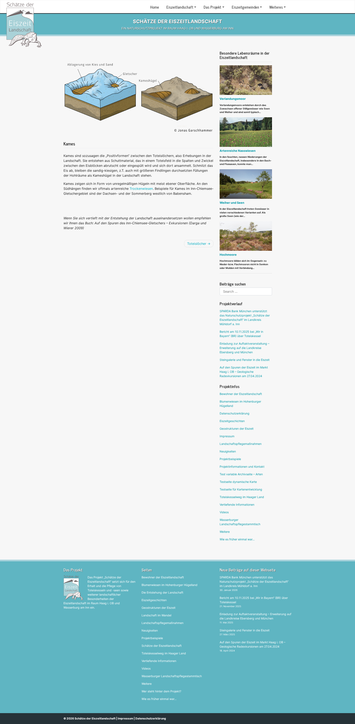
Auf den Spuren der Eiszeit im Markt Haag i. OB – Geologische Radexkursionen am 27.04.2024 (244, 372)
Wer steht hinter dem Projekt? (161, 691)
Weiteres (276, 7)
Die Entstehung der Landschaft (162, 592)
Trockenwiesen (141, 188)
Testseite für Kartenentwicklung (241, 489)
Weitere (225, 531)
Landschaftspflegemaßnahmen (241, 443)
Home (154, 7)
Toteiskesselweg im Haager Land (242, 497)
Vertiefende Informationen (237, 504)
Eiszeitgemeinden (245, 7)
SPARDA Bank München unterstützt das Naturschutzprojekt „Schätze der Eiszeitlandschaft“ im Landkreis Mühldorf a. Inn (245, 317)
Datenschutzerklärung (234, 413)
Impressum (227, 436)
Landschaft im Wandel (156, 615)
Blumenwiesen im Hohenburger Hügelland (240, 403)
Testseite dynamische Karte (238, 481)
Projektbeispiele (230, 459)
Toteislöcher (196, 244)
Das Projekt (212, 7)
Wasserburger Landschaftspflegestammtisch (240, 522)
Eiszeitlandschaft (179, 7)
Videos (224, 512)
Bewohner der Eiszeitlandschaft (241, 394)
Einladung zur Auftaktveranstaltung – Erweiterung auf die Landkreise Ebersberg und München (244, 348)
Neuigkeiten (228, 451)
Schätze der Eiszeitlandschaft (162, 645)
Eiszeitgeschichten (232, 421)
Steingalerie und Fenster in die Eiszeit (245, 359)
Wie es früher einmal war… (237, 539)
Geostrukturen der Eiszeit (237, 428)
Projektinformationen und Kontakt (242, 466)
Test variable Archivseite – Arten (241, 474)
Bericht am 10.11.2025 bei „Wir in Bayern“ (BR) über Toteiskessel (241, 334)
